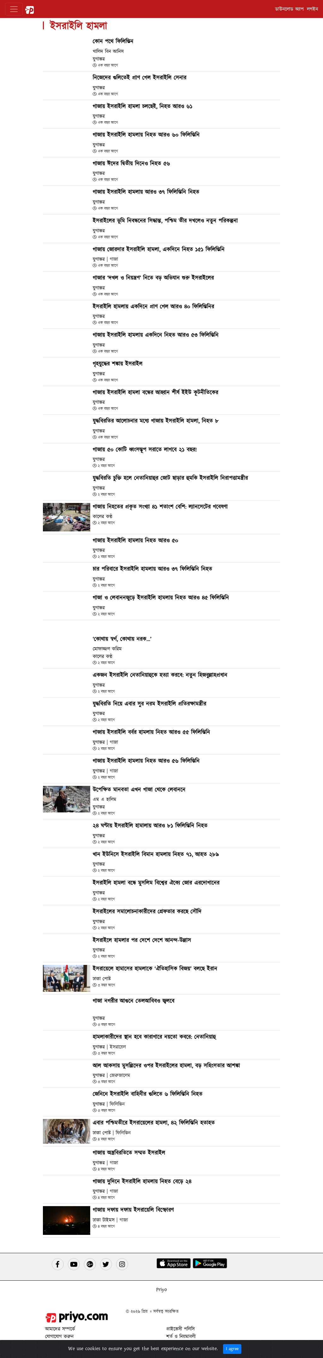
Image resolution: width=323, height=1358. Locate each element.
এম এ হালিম (104, 799)
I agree (232, 1349)
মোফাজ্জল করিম (107, 648)
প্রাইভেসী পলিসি (180, 1328)
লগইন (312, 9)
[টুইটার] (106, 1264)
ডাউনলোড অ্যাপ (289, 9)
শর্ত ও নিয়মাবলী (181, 1336)
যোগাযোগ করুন (59, 1336)
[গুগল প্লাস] (90, 1264)
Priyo (161, 1289)
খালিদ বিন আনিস (108, 51)
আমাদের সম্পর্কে (60, 1328)
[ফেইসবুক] (58, 1264)
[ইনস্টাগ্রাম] (122, 1264)
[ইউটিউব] (74, 1264)
